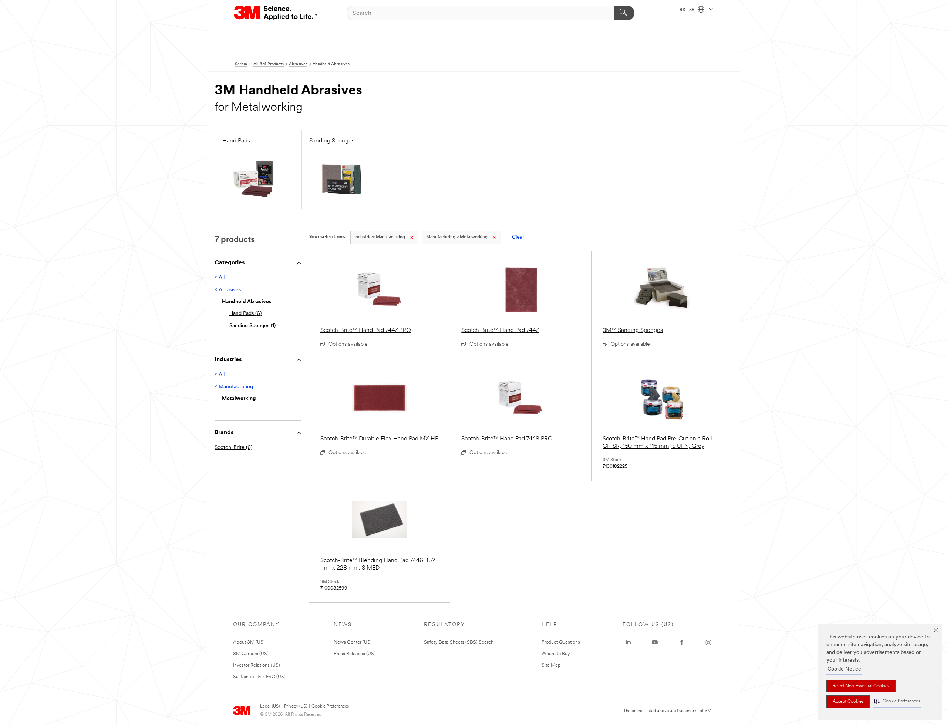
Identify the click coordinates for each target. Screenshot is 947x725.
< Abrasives (228, 290)
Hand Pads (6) (245, 313)
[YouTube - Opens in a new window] (654, 642)
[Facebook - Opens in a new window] (681, 642)
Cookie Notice (844, 669)
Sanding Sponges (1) (252, 326)
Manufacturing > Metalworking (457, 237)
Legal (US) (270, 706)
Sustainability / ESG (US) (259, 676)
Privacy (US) (295, 706)
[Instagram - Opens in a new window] (708, 642)
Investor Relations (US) (256, 665)
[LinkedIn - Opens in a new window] (628, 642)
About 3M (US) (249, 642)
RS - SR (688, 10)
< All (220, 278)
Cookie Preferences (330, 706)
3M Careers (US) (251, 653)
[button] (897, 701)
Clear (518, 237)
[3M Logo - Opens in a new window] (276, 13)
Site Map (551, 665)
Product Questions (561, 642)
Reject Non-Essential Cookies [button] (861, 686)
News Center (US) (353, 642)
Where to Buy (556, 653)
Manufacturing (379, 237)
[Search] (624, 13)
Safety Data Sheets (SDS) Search (458, 642)
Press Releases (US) (354, 653)
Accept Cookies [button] (848, 701)
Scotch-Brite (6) (233, 447)
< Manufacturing (234, 387)
